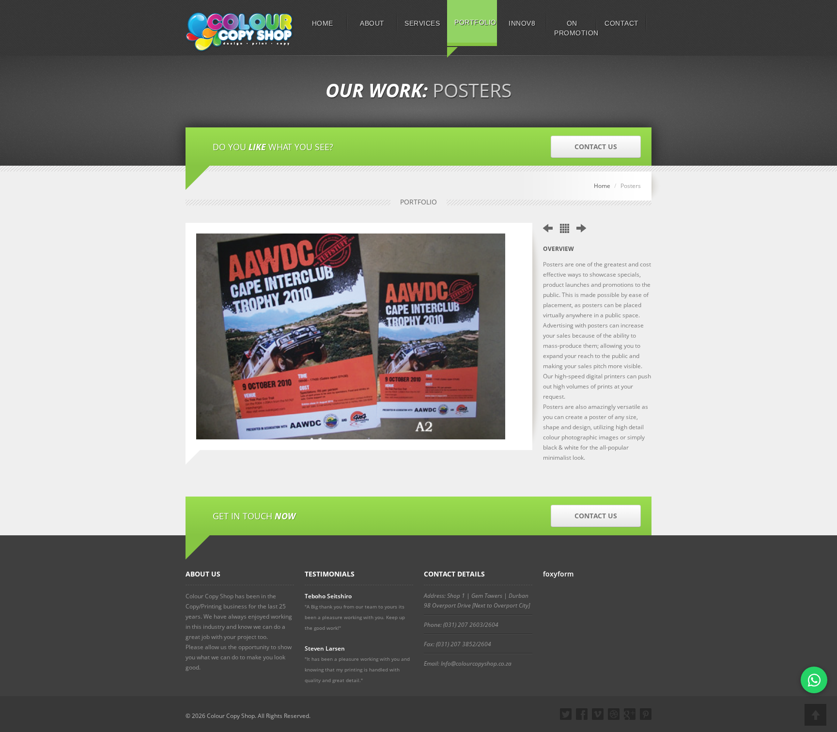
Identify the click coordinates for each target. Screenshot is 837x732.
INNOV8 (522, 23)
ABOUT (372, 23)
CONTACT (621, 23)
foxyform (558, 573)
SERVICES (422, 23)
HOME (322, 23)
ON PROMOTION (575, 28)
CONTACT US (595, 146)
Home (602, 186)
